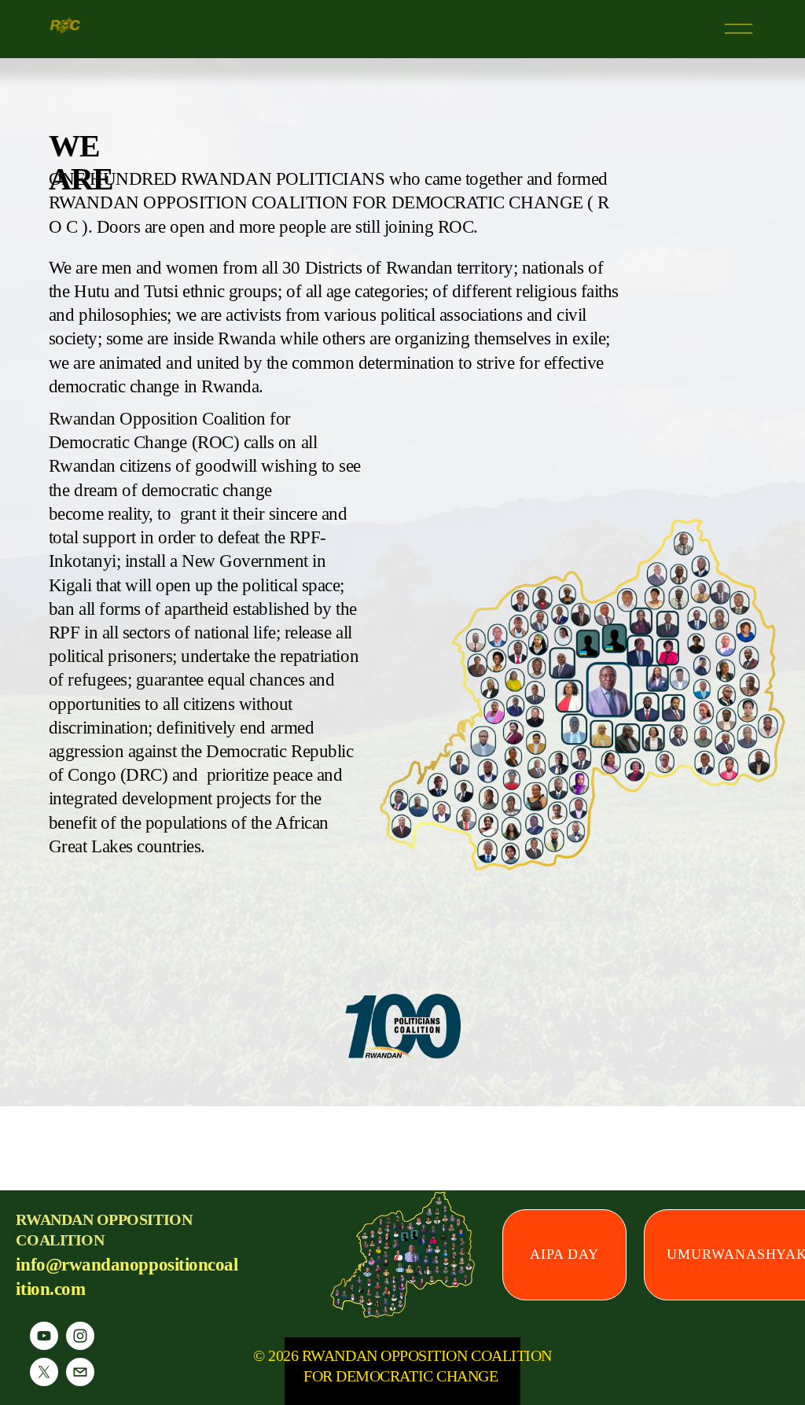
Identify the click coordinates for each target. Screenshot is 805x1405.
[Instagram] (80, 1336)
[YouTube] (44, 1336)
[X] (44, 1372)
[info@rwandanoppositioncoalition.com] (80, 1372)
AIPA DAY (564, 1254)
